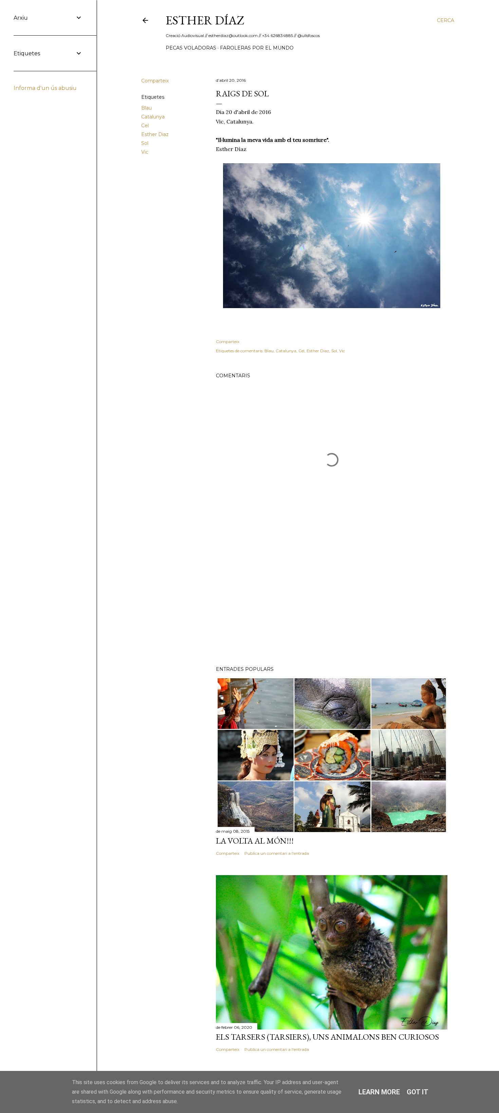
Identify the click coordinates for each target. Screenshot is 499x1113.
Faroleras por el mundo (257, 48)
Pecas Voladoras (191, 48)
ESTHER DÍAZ (205, 20)
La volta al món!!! (255, 840)
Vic (144, 152)
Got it (417, 1092)
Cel (145, 125)
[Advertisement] (331, 601)
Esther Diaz (155, 134)
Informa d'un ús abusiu (45, 88)
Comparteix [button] (155, 81)
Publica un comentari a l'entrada (276, 853)
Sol (144, 143)
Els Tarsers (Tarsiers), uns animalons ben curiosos (327, 1037)
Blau (146, 108)
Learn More (379, 1092)
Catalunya (153, 117)
